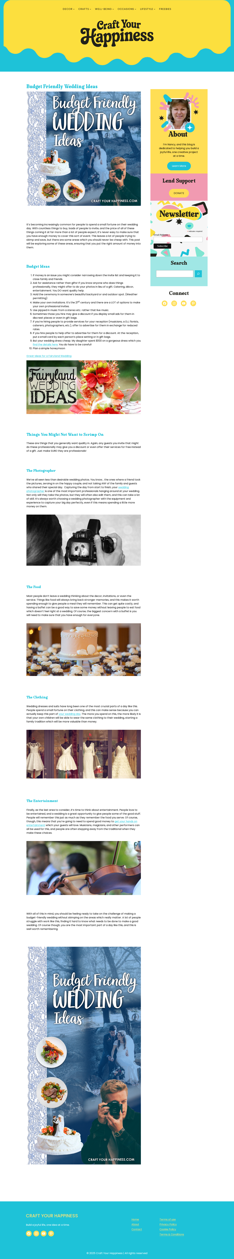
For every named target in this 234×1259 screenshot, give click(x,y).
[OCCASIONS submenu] (135, 9)
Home (135, 1219)
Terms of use (168, 1219)
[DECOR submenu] (74, 9)
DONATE (179, 193)
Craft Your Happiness (52, 1216)
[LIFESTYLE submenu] (154, 9)
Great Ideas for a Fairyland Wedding (48, 356)
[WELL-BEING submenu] (113, 9)
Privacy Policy (168, 1224)
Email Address (162, 234)
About (135, 1224)
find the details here (45, 344)
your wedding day (70, 714)
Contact (136, 1229)
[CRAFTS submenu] (90, 9)
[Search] (198, 273)
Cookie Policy (168, 1229)
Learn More (179, 166)
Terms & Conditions (172, 1234)
